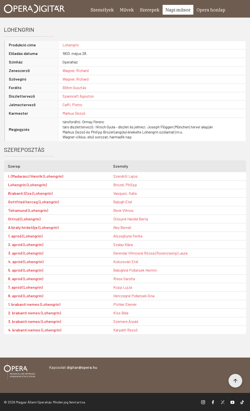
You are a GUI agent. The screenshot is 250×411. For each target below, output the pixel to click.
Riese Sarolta (124, 278)
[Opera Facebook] (213, 402)
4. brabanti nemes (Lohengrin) (34, 330)
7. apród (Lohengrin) (25, 287)
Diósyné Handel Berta (130, 218)
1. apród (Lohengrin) (25, 236)
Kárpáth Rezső (125, 330)
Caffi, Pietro (72, 104)
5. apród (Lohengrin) (25, 270)
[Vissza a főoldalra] (19, 371)
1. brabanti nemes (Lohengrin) (34, 304)
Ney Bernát (122, 227)
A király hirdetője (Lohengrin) (33, 227)
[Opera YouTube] (232, 402)
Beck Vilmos (123, 210)
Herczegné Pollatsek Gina (134, 295)
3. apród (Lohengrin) (25, 253)
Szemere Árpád (125, 321)
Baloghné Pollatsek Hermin (135, 270)
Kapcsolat (73, 367)
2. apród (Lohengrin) (25, 244)
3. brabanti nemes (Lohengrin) (34, 321)
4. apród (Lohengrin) (25, 261)
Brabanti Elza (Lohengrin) (30, 193)
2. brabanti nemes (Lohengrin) (34, 312)
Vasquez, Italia (125, 193)
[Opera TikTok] (242, 402)
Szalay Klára (123, 244)
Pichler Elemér (125, 304)
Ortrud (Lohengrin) (24, 218)
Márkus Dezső (73, 113)
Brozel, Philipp (125, 184)
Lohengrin (70, 44)
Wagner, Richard (75, 70)
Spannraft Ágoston (78, 96)
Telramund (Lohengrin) (28, 210)
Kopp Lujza (122, 287)
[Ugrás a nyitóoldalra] (34, 8)
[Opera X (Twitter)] (223, 402)
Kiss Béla (120, 312)
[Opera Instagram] (203, 402)
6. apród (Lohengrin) (25, 278)
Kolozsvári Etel (125, 261)
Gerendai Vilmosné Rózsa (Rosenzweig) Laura (150, 253)
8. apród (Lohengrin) (25, 295)
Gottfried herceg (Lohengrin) (33, 201)
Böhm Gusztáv (74, 87)
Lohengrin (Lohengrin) (27, 184)
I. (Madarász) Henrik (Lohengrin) (35, 176)
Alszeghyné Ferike (128, 236)
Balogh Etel (122, 201)
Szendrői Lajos (125, 176)
